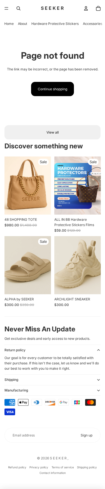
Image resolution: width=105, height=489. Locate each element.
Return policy (14, 350)
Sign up (86, 435)
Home (9, 24)
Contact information (52, 472)
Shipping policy (87, 467)
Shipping (11, 380)
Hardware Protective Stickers (55, 24)
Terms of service (63, 467)
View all (52, 132)
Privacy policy (38, 467)
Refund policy (17, 467)
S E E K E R (58, 458)
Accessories (92, 24)
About (22, 24)
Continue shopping (52, 89)
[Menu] (6, 8)
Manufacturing (16, 390)
